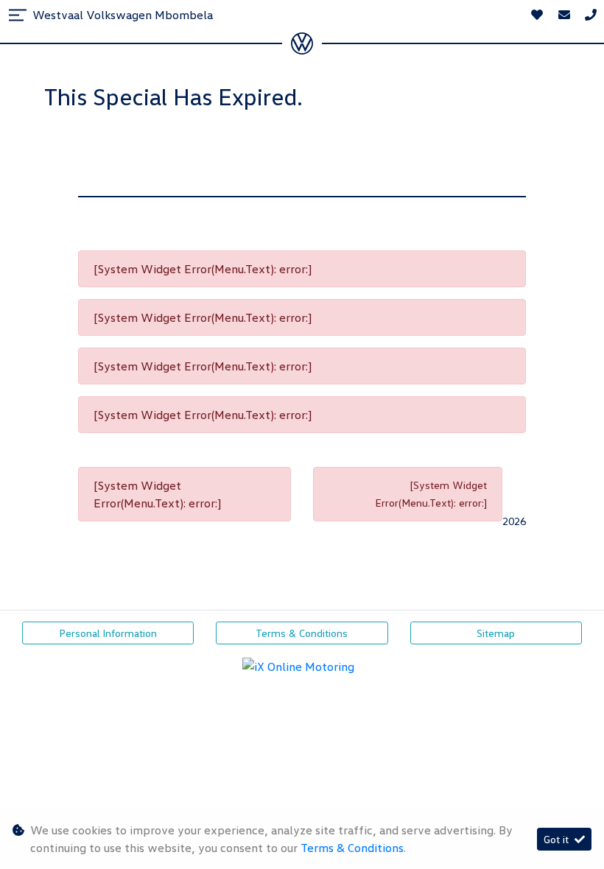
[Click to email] (564, 14)
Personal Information (108, 633)
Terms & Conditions (302, 633)
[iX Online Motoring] (302, 665)
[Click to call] (590, 14)
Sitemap (496, 633)
